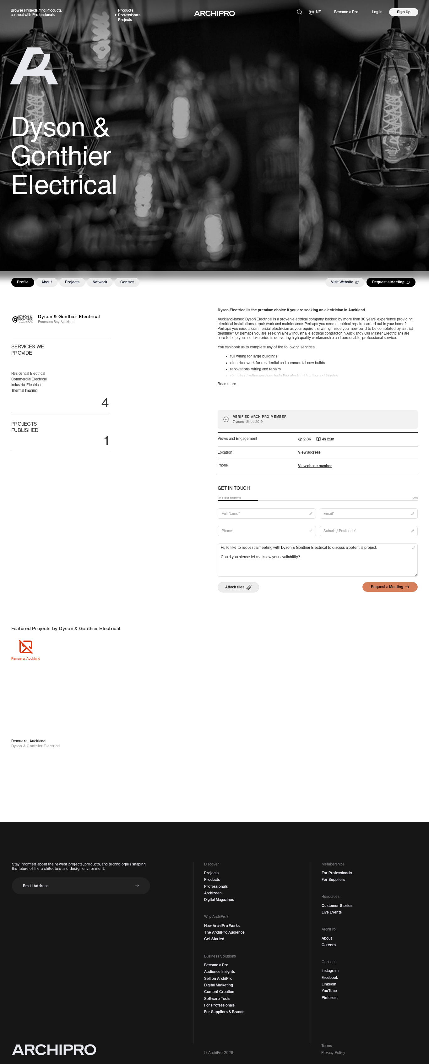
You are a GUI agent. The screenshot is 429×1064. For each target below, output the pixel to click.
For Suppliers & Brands (224, 1012)
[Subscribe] (137, 885)
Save (133, 647)
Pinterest (330, 998)
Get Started (214, 939)
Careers (329, 945)
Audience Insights (219, 971)
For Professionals (219, 1005)
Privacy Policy (333, 1052)
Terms (326, 1046)
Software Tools (217, 998)
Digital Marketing (218, 985)
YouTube (329, 991)
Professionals (43, 15)
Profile (23, 282)
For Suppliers (333, 879)
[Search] (299, 12)
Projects (31, 10)
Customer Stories (337, 905)
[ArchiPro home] (214, 13)
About (46, 282)
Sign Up (403, 12)
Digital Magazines (219, 900)
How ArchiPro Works (222, 926)
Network (100, 282)
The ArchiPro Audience (224, 932)
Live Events (332, 912)
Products (53, 10)
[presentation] (238, 587)
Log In (377, 12)
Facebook (330, 977)
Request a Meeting (388, 282)
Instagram (330, 971)
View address (309, 452)
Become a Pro (346, 12)
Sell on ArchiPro (218, 978)
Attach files (234, 587)
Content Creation (219, 992)
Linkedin (329, 984)
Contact (127, 282)
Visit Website (342, 282)
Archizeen (213, 893)
